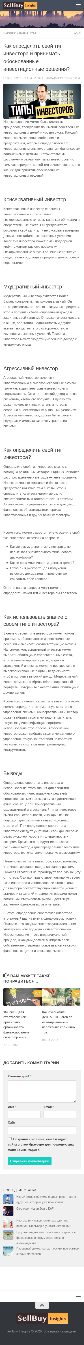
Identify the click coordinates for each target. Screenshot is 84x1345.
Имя (12, 1107)
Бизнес (9, 33)
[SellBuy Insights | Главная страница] (26, 5)
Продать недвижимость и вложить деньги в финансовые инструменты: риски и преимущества (46, 1238)
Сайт (11, 1122)
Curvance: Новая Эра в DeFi (35, 1208)
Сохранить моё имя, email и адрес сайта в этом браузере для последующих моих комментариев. (41, 1144)
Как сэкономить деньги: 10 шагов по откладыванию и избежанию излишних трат (58, 1022)
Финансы (27, 33)
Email (48, 1107)
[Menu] (78, 5)
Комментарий (19, 1076)
